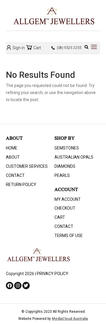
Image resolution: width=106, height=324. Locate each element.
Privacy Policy (52, 273)
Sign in (18, 47)
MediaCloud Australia (70, 319)
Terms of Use (68, 235)
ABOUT (13, 157)
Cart (36, 47)
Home (11, 148)
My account (67, 199)
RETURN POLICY (21, 184)
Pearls (62, 175)
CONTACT (15, 175)
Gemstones (66, 148)
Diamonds (64, 166)
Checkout (64, 208)
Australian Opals (73, 157)
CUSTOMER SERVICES (27, 166)
